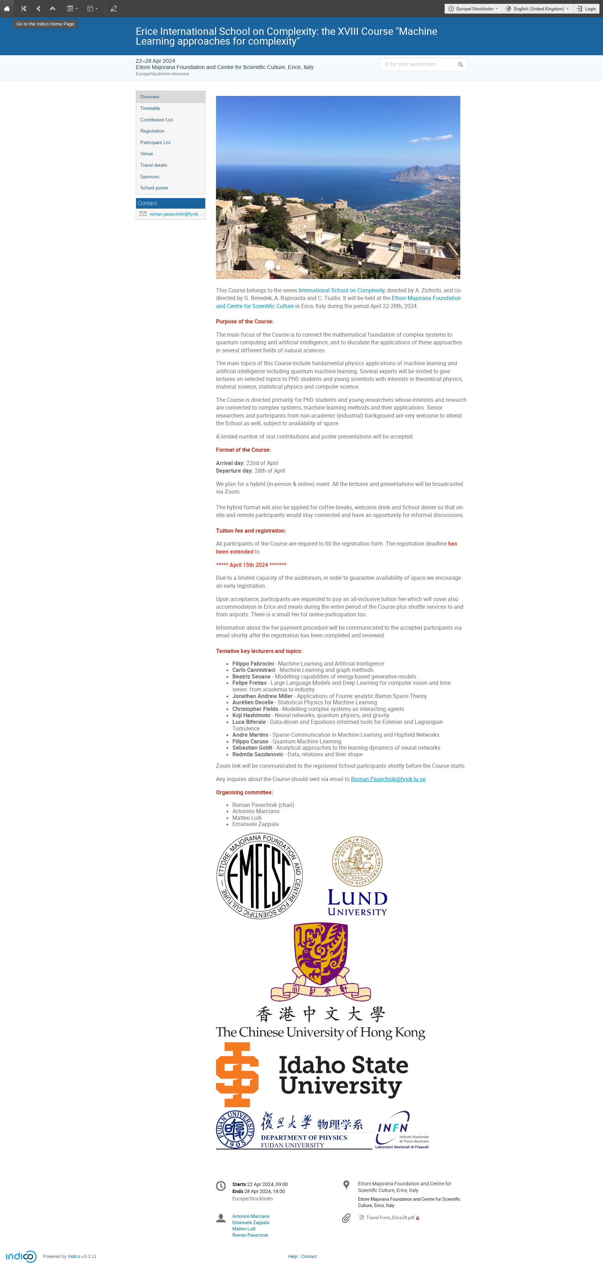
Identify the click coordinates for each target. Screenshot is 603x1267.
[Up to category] (53, 8)
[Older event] (39, 8)
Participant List (155, 142)
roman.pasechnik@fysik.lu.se (180, 214)
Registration (152, 131)
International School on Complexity (342, 290)
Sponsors (149, 176)
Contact (309, 1256)
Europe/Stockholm (474, 9)
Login (590, 9)
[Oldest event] (25, 8)
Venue (146, 153)
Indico (74, 1256)
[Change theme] (93, 8)
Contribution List (156, 119)
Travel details (154, 165)
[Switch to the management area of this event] (114, 8)
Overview (149, 96)
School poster (154, 187)
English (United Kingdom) (539, 9)
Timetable (150, 108)
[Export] (73, 8)
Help (292, 1256)
